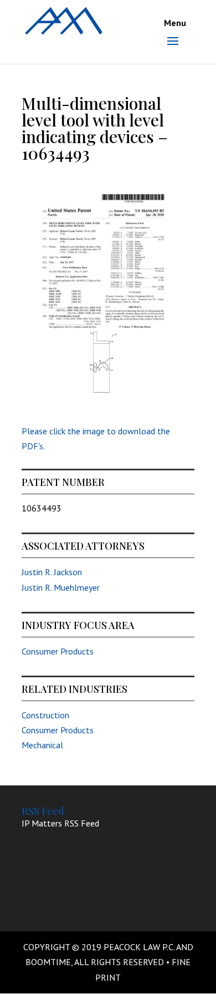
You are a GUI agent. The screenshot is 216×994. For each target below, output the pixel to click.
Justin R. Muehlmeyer (61, 587)
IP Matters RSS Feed (60, 823)
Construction (45, 715)
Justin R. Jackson (52, 571)
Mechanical (42, 744)
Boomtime (48, 961)
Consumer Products (58, 651)
